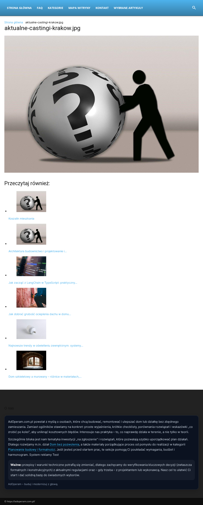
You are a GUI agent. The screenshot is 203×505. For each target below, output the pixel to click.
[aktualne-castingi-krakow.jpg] (101, 171)
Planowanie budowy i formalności (31, 449)
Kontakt (102, 8)
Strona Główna (19, 8)
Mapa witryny (79, 8)
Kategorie (55, 8)
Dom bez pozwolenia (64, 444)
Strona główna (13, 22)
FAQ (40, 8)
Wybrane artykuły (128, 8)
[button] (194, 8)
